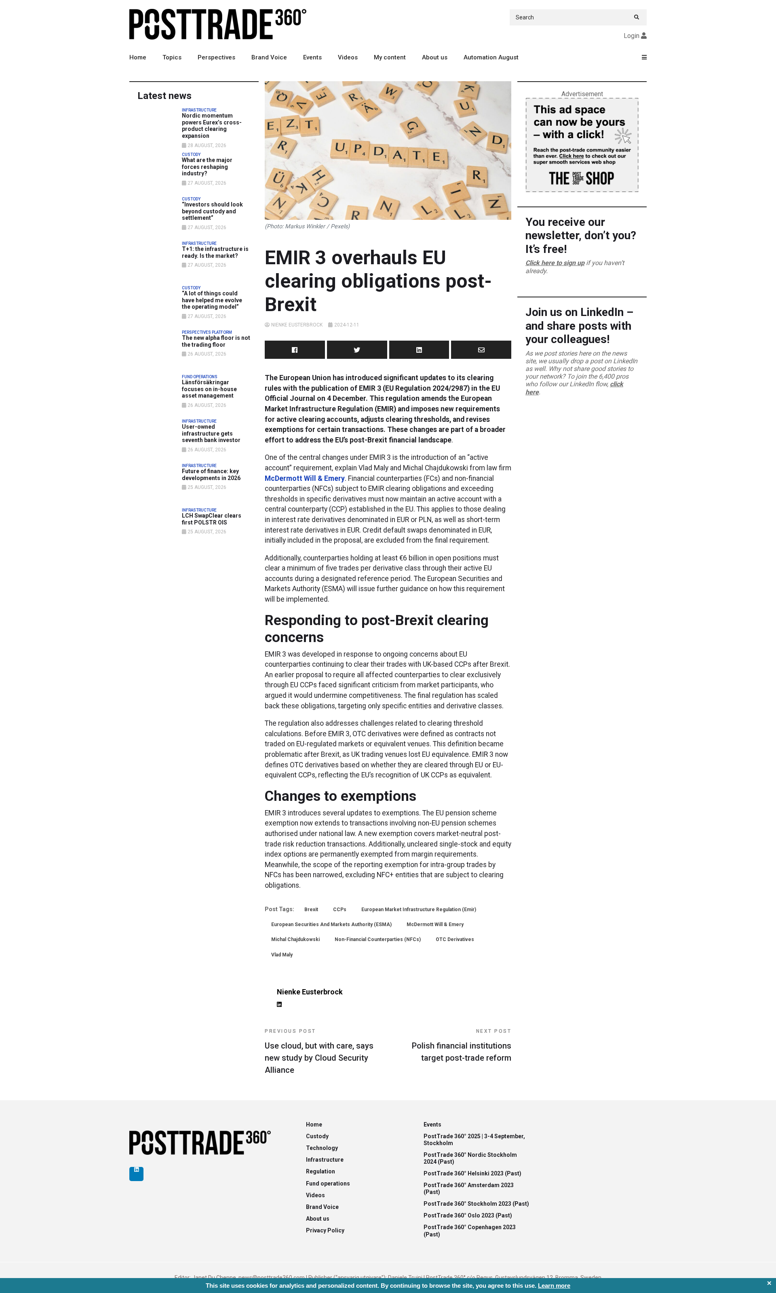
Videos (348, 57)
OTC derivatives (455, 939)
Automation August (491, 57)
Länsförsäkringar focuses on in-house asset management (209, 389)
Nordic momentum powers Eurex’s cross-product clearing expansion (212, 125)
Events (312, 57)
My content (390, 57)
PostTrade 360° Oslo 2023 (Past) (468, 1215)
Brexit (311, 909)
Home (137, 57)
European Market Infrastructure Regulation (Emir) (418, 909)
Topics (171, 57)
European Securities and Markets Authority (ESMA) (331, 924)
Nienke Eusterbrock (297, 324)
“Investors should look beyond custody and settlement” (212, 211)
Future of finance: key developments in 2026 (211, 474)
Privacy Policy (325, 1230)
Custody (317, 1136)
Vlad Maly (282, 955)
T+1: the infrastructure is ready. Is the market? (215, 252)
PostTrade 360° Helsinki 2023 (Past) (472, 1173)
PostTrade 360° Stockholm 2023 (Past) (476, 1203)
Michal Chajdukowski (295, 939)
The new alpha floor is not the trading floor (216, 341)
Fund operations (328, 1183)
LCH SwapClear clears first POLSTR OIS (211, 519)
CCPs (339, 909)
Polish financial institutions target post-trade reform (461, 1045)
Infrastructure (325, 1159)
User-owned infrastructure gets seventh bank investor (211, 433)
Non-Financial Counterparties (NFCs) (378, 939)
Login (631, 36)
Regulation (320, 1171)
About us (434, 57)
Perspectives (216, 57)
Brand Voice (269, 57)
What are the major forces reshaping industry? (207, 167)
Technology (322, 1148)
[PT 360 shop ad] (582, 144)
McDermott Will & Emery (305, 478)
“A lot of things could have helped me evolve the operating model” (212, 300)
